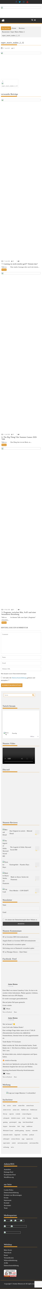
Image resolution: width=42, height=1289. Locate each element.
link (18, 1126)
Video (8, 1073)
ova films (24, 1134)
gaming (5, 1122)
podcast (31, 1134)
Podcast (4, 269)
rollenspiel (6, 1139)
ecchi (23, 1118)
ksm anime (12, 1126)
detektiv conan (15, 1118)
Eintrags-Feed (8, 1172)
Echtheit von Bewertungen (13, 1195)
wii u (12, 1147)
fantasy (29, 1118)
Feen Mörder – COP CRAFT (19, 890)
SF (14, 48)
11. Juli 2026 (6, 434)
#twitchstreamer (28, 1070)
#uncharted (12, 1070)
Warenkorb (7, 1252)
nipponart (17, 1134)
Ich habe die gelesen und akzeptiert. (18, 679)
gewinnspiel (13, 1122)
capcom (11, 1114)
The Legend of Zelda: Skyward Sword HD (20, 848)
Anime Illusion (13, 984)
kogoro (5, 1126)
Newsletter (7, 1205)
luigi (23, 1126)
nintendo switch (7, 1134)
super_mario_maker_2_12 (10, 86)
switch (14, 1143)
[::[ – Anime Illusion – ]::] (21, 8)
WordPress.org (9, 1177)
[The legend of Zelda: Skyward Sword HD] (6, 848)
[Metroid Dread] (5, 832)
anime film (21, 1105)
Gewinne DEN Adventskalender (17, 937)
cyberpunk (6, 1118)
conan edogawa (26, 1114)
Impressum (7, 1200)
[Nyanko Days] (5, 864)
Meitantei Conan (8, 1130)
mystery (28, 1130)
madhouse (29, 1126)
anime (14, 1105)
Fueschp (14, 733)
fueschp (35, 1118)
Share (15, 1012)
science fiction (15, 1139)
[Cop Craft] (5, 890)
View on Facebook (7, 1012)
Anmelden (7, 1169)
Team (6, 1208)
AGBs (6, 1263)
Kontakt (6, 1203)
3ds (4, 1105)
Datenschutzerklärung (19, 678)
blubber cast (24, 1109)
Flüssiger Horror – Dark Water (17, 952)
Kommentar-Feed (10, 1175)
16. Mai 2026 (6, 609)
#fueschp (20, 1070)
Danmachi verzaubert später (16, 944)
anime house (30, 1105)
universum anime (23, 1143)
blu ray (5, 1114)
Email (4, 912)
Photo (8, 1009)
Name (4, 905)
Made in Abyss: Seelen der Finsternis (20, 878)
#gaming (6, 1070)
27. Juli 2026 (6, 261)
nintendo (35, 1130)
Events (6, 1198)
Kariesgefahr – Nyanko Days (19, 864)
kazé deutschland (28, 1122)
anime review (7, 1109)
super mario (6, 1143)
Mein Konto (8, 1250)
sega (23, 1139)
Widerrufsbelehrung (10, 1260)
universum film (34, 1143)
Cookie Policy (8, 1190)
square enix (29, 1139)
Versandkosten (9, 1258)
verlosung (6, 1147)
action (9, 1105)
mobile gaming (19, 1130)
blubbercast (33, 1109)
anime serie (16, 1109)
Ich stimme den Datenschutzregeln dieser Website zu (21, 920)
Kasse (6, 1255)
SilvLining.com (8, 948)
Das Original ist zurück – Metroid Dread (21, 832)
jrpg (20, 1122)
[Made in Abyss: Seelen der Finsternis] (6, 878)
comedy (18, 1114)
